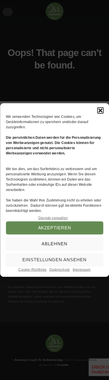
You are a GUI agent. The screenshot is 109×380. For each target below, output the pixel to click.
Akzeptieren (54, 227)
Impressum (82, 270)
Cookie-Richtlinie (32, 270)
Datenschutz (59, 270)
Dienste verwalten (53, 218)
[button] (100, 110)
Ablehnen (54, 243)
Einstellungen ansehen (54, 259)
